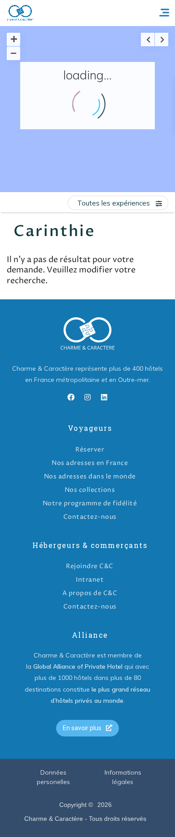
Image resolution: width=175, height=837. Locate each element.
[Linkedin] (104, 397)
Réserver (89, 449)
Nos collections (90, 490)
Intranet (90, 579)
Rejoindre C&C (90, 566)
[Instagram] (87, 397)
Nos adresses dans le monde (90, 476)
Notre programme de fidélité (90, 503)
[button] (87, 728)
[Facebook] (71, 397)
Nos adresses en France (90, 463)
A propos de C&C (90, 593)
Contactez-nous (90, 517)
